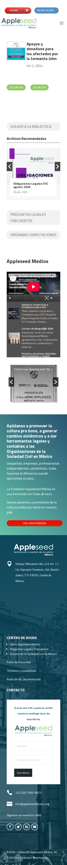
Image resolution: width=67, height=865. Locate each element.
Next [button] (57, 166)
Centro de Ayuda (22, 638)
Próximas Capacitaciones (33, 235)
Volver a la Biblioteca (31, 126)
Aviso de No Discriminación (24, 679)
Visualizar (39, 87)
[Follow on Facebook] (10, 827)
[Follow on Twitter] (18, 827)
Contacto (16, 690)
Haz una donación (34, 523)
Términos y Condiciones (21, 670)
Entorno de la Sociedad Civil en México (33, 654)
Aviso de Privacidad (19, 662)
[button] (11, 382)
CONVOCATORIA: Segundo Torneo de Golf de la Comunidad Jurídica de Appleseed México (30, 188)
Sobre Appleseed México (25, 644)
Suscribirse (23, 773)
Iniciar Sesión (45, 10)
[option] (33, 174)
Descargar (16, 87)
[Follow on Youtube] (34, 827)
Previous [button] (9, 166)
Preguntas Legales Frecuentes (28, 218)
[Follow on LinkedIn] (26, 827)
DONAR (13, 10)
